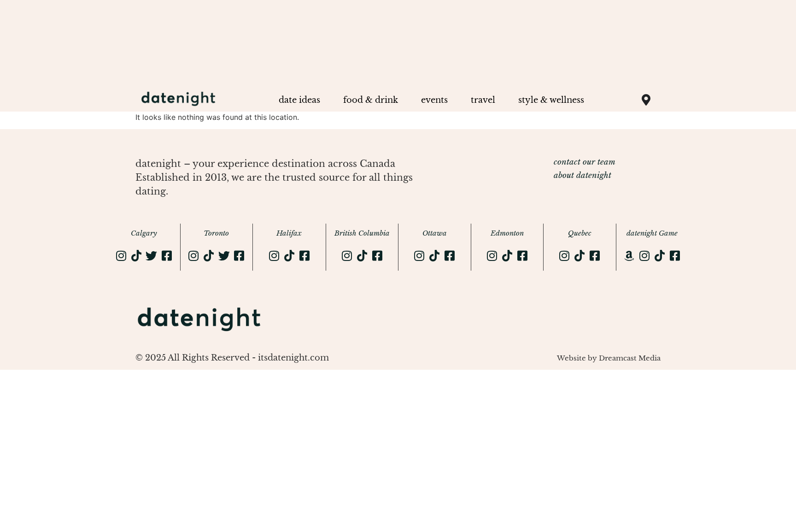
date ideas (299, 100)
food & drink (370, 100)
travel (483, 100)
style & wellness (551, 100)
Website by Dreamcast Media (609, 358)
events (434, 100)
